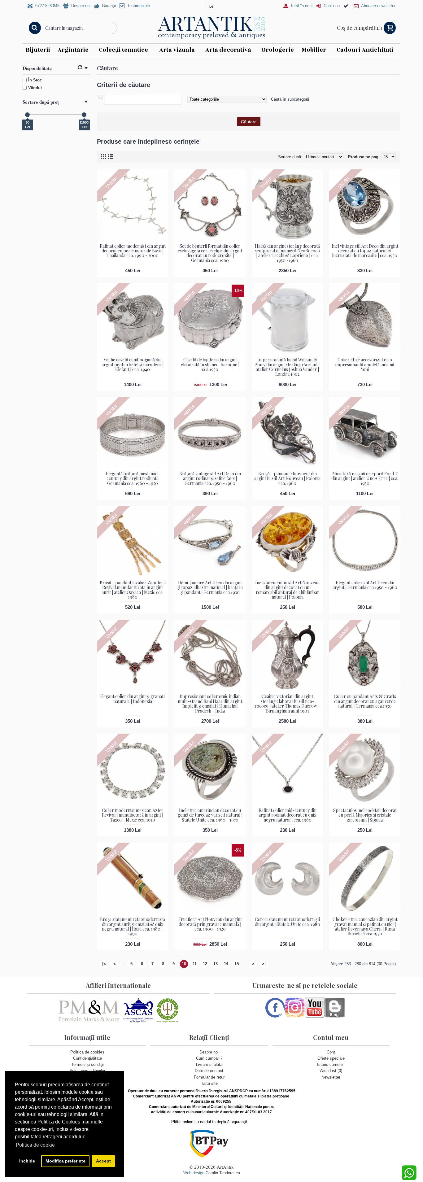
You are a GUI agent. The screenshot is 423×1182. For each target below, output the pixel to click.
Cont (331, 1052)
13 (215, 964)
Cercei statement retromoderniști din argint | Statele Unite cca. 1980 (287, 921)
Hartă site (209, 1083)
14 (226, 964)
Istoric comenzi (331, 1064)
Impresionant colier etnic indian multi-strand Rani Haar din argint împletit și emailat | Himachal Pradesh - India (210, 703)
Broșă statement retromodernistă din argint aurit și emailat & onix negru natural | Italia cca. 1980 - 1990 (132, 926)
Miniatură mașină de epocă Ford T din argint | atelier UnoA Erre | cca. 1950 (364, 478)
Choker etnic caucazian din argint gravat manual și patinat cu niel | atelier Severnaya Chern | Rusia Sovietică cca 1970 (365, 926)
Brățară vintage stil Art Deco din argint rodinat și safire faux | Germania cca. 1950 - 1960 (210, 478)
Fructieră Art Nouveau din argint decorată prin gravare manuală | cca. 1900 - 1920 (210, 924)
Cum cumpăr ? (209, 1058)
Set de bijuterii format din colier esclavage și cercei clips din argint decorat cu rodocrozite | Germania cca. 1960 (210, 253)
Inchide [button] (27, 1160)
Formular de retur (209, 1077)
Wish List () (331, 1070)
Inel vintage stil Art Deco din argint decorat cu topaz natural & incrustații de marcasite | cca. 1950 (365, 251)
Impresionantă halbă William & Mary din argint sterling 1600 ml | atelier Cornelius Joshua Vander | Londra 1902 (287, 367)
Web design (193, 1173)
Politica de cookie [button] (35, 1145)
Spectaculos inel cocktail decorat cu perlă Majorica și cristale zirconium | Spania (365, 815)
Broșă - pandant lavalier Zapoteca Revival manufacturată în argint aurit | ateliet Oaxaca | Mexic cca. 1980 (133, 590)
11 (195, 964)
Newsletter (330, 1077)
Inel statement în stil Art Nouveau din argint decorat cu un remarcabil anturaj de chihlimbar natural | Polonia (287, 590)
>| (264, 964)
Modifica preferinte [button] (65, 1160)
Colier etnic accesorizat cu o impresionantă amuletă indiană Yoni (364, 364)
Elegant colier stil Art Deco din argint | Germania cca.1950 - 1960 (365, 585)
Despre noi (209, 1052)
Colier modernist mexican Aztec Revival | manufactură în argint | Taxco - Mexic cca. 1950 (133, 815)
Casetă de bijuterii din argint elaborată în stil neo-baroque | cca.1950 (210, 364)
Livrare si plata (209, 1064)
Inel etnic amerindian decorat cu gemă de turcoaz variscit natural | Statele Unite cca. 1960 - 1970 (210, 815)
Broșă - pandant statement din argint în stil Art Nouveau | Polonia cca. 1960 (287, 478)
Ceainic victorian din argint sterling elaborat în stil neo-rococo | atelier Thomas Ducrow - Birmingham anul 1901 (287, 703)
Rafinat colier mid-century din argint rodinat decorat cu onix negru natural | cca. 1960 (287, 815)
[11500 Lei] (84, 114)
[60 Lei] (27, 114)
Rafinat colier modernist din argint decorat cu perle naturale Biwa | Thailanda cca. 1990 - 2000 (133, 251)
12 (205, 964)
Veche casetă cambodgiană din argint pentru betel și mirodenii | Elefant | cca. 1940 (133, 364)
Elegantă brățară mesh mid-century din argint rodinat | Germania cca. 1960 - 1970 (133, 478)
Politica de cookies (87, 1052)
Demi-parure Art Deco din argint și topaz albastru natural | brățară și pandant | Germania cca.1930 (210, 587)
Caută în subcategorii (290, 99)
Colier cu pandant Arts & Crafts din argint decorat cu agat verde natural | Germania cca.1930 (365, 701)
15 (236, 964)
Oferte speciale (331, 1058)
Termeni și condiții (87, 1064)
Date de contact (209, 1070)
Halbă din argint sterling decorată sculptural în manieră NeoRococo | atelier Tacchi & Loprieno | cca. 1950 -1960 (287, 253)
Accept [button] (103, 1160)
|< (104, 964)
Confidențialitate (87, 1058)
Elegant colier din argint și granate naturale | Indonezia (132, 698)
